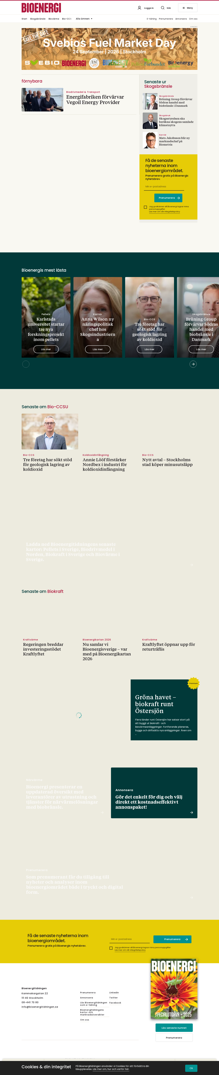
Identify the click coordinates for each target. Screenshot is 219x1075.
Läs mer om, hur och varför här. (111, 1069)
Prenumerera (166, 19)
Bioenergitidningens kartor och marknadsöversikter (92, 1012)
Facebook (115, 1003)
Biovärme (54, 19)
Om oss (193, 19)
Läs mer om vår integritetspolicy (164, 211)
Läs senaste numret (174, 1028)
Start (24, 19)
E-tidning (152, 19)
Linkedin (114, 992)
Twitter (113, 997)
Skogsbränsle (37, 19)
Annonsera (181, 19)
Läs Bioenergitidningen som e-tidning (93, 1003)
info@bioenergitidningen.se (40, 1007)
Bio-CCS (66, 19)
